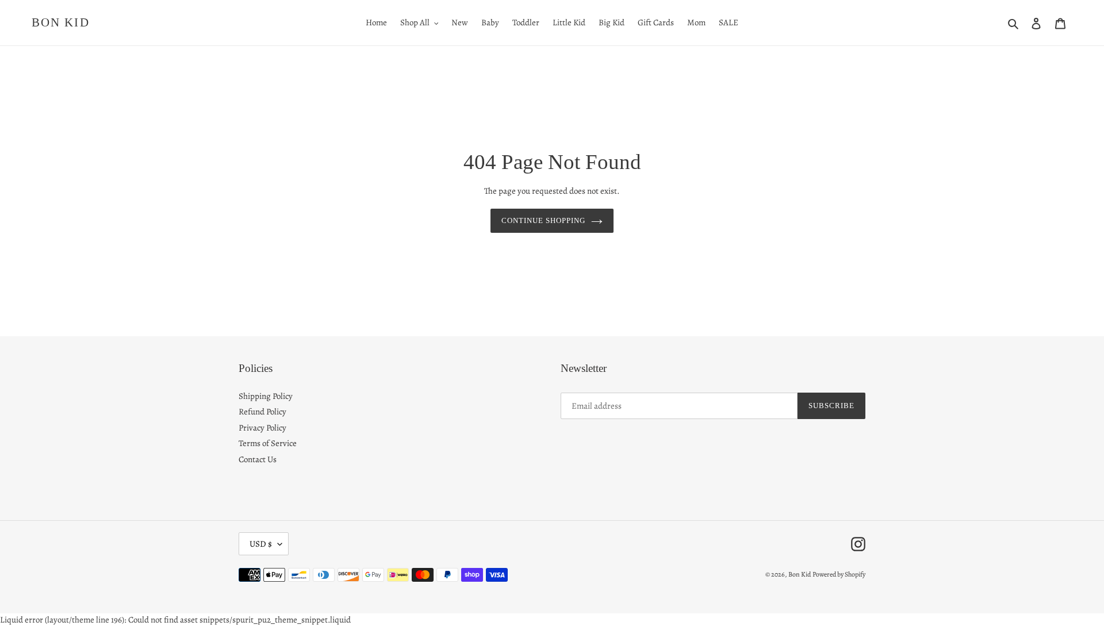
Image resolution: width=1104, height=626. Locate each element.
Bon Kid (61, 22)
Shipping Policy (266, 396)
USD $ (261, 544)
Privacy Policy (262, 427)
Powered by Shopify (838, 574)
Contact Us (258, 459)
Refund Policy (262, 411)
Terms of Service (268, 443)
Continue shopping (543, 220)
